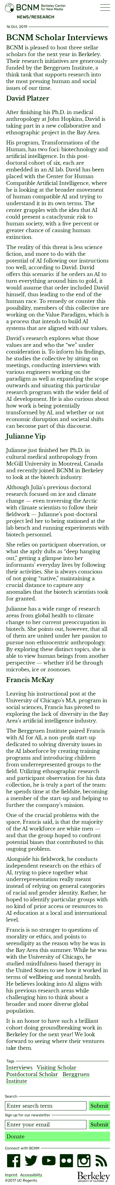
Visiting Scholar (56, 1067)
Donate (15, 1136)
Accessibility (31, 1175)
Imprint (11, 1175)
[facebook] (13, 1160)
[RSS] (101, 1160)
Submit (99, 1106)
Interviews (19, 1067)
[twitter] (31, 1160)
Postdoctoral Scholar (32, 1074)
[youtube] (48, 1160)
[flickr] (66, 1160)
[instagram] (84, 1160)
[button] (105, 7)
